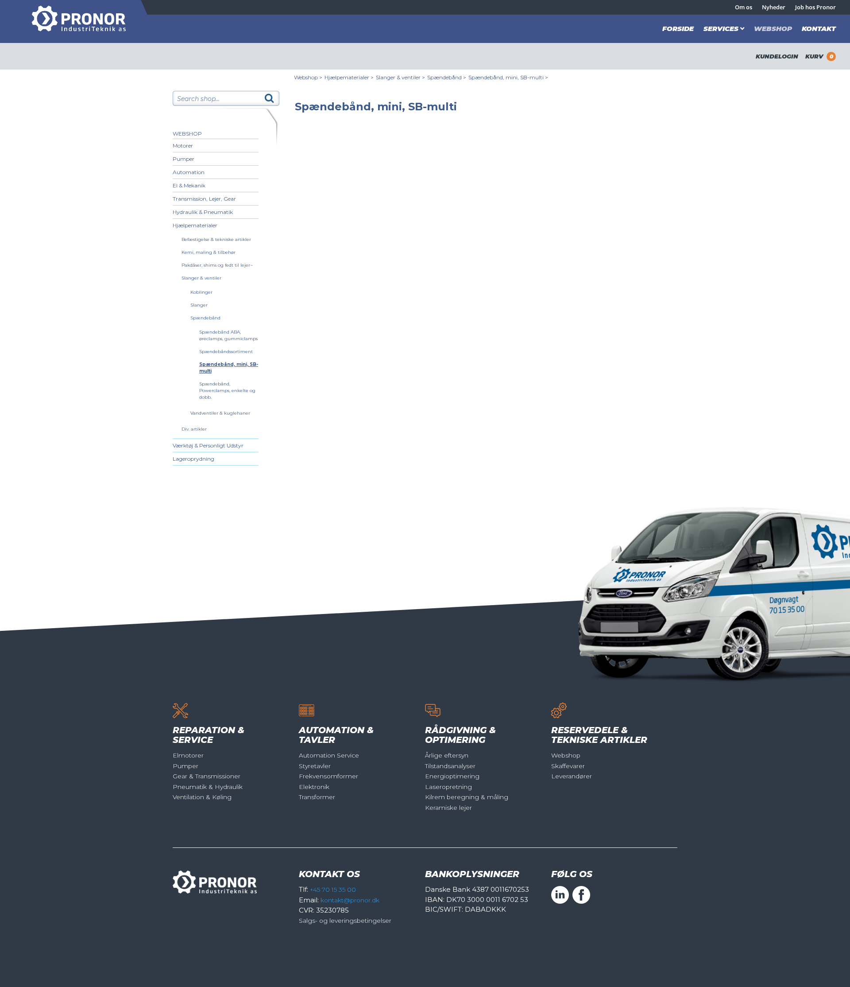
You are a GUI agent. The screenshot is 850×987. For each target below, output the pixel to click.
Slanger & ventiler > (400, 77)
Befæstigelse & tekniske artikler (216, 239)
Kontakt (819, 28)
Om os (743, 7)
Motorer (183, 145)
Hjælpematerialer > (349, 77)
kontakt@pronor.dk (350, 900)
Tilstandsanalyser (450, 765)
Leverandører (571, 776)
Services (720, 28)
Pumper (183, 158)
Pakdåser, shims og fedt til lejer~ (217, 265)
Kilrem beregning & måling (466, 796)
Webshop (773, 28)
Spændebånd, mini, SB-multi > (508, 77)
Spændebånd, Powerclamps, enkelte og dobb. (227, 390)
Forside (678, 28)
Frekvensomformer (328, 776)
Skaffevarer (568, 765)
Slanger (199, 305)
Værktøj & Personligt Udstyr (208, 445)
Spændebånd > (446, 77)
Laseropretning (448, 786)
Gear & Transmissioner (206, 776)
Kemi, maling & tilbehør (209, 252)
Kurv (819, 56)
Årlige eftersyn (446, 755)
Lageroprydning (193, 458)
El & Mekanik (189, 185)
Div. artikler (194, 429)
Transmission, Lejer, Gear (204, 198)
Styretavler (315, 765)
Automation (189, 172)
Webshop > (308, 77)
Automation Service (329, 755)
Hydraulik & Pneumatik (203, 212)
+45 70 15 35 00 (333, 889)
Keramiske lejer (448, 807)
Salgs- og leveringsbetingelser (345, 920)
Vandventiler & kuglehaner (220, 413)
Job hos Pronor (815, 7)
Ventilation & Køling (202, 796)
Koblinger (201, 292)
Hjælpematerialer (195, 225)
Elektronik (314, 786)
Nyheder (773, 7)
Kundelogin (777, 56)
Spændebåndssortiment (226, 351)
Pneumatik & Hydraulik (208, 786)
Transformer (317, 796)
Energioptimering (452, 776)
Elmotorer (188, 755)
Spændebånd (205, 318)
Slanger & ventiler (201, 278)
